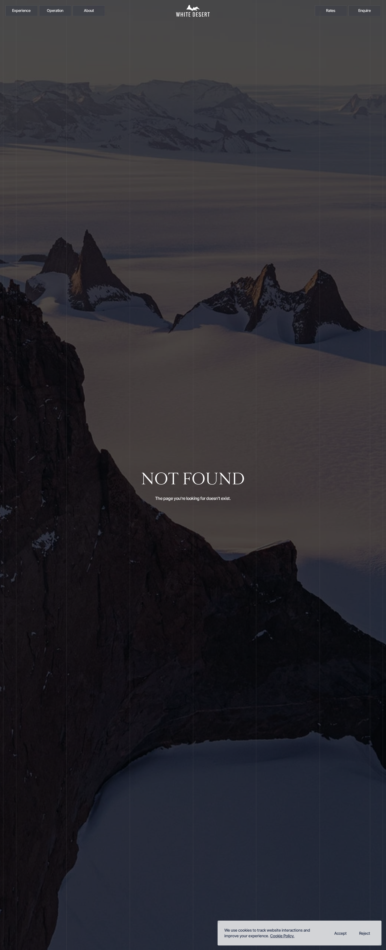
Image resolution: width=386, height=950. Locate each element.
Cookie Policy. (282, 935)
